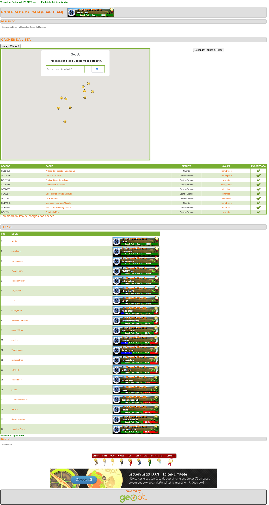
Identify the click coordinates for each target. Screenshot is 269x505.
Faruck (15, 409)
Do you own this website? (59, 69)
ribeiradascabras (19, 419)
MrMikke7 (16, 370)
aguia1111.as (17, 330)
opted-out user (18, 281)
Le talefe (49, 189)
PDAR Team (52, 12)
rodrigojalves (17, 360)
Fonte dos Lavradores (56, 185)
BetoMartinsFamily (20, 320)
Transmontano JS (19, 399)
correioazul (16, 251)
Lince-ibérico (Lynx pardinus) (59, 194)
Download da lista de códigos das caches (27, 216)
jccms (14, 390)
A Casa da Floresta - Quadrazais (60, 171)
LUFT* (14, 300)
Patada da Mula (52, 212)
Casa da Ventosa (53, 175)
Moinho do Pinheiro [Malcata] (58, 207)
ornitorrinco (17, 380)
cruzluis (226, 180)
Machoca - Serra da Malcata (58, 203)
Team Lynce (226, 171)
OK (97, 69)
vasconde (226, 198)
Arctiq (14, 241)
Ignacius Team (18, 429)
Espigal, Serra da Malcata (57, 180)
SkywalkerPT (17, 291)
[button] (88, 83)
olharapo (226, 194)
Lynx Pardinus (52, 198)
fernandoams (17, 261)
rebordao (226, 207)
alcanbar (226, 189)
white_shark (226, 185)
